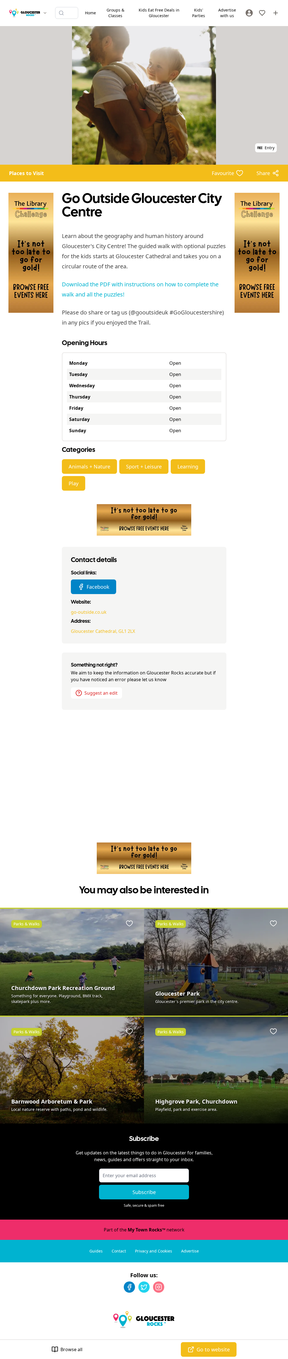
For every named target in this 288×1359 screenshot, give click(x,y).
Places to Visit (26, 173)
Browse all (71, 1349)
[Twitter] (144, 1287)
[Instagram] (158, 1287)
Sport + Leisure (144, 466)
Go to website (213, 1349)
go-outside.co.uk (89, 612)
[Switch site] (45, 13)
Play (73, 483)
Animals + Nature (89, 466)
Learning (187, 466)
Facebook (98, 586)
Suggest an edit (101, 693)
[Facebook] (129, 1287)
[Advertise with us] (275, 13)
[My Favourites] (262, 13)
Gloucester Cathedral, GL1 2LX (103, 631)
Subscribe (144, 1192)
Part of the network (144, 1230)
